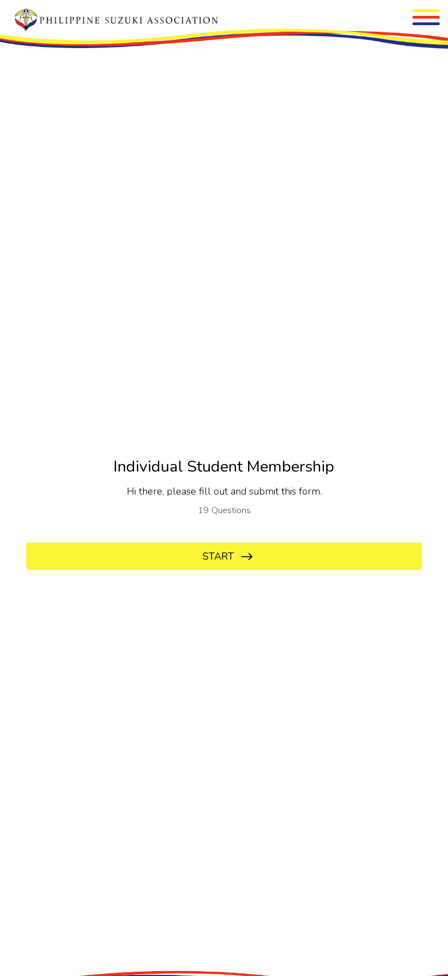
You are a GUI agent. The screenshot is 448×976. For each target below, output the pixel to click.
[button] (426, 17)
